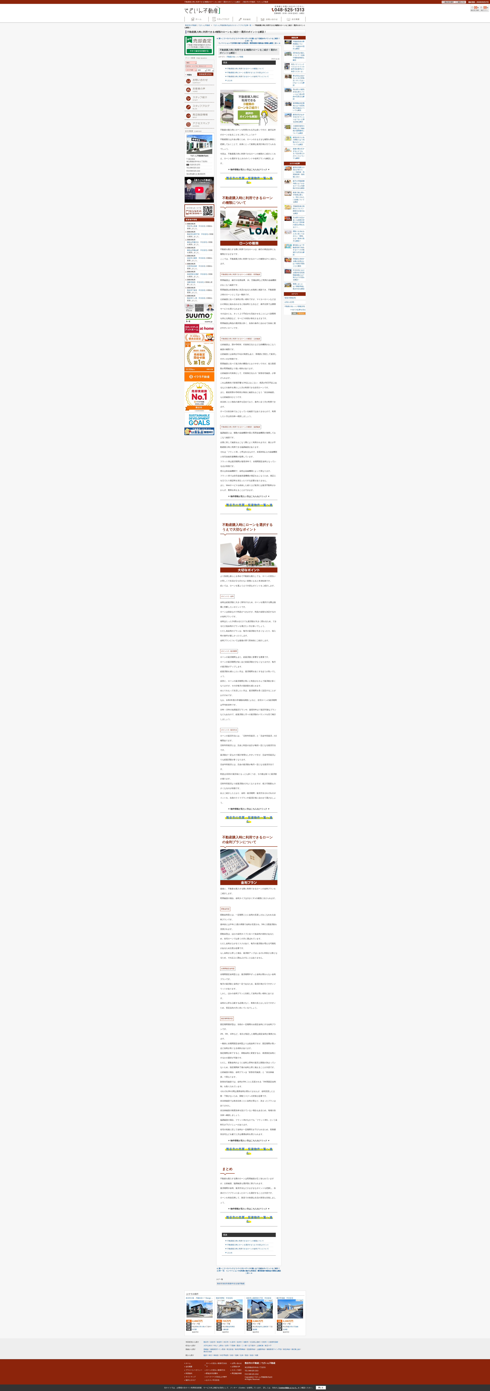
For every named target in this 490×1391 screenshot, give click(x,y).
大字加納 (295, 1327)
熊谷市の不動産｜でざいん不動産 (260, 1363)
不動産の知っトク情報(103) (295, 306)
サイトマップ (191, 1377)
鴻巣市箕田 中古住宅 (195, 282)
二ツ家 (244, 1346)
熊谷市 (229, 1327)
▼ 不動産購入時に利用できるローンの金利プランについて (247, 76)
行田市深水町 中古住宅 (196, 266)
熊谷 (246, 1355)
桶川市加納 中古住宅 (285, 1298)
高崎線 (206, 1349)
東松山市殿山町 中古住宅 (197, 250)
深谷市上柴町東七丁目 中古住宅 (258, 1298)
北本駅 (285, 1329)
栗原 (238, 1346)
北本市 (239, 1342)
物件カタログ (191, 1380)
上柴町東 (265, 1327)
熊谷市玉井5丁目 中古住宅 (197, 234)
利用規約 (189, 1373)
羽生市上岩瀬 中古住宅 (196, 226)
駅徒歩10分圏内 (212, 1373)
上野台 (220, 1346)
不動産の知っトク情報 (235, 57)
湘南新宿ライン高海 (217, 1349)
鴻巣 (256, 1355)
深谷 (231, 1355)
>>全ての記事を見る (298, 310)
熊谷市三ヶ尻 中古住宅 (196, 298)
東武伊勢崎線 (240, 1349)
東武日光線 (208, 1352)
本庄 (210, 1355)
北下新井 (251, 1346)
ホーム (188, 1363)
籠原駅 (255, 1329)
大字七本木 (208, 1346)
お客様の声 (236, 1367)
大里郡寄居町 (273, 1342)
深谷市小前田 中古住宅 (196, 258)
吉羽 (226, 1346)
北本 (241, 1355)
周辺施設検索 (237, 1373)
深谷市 (259, 1327)
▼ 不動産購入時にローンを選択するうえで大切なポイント (247, 73)
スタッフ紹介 (237, 1370)
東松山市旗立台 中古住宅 (197, 242)
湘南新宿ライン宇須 (274, 1349)
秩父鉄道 (230, 1349)
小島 (202, 1327)
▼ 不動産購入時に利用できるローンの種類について (244, 69)
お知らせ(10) (289, 302)
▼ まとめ (228, 80)
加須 (251, 1355)
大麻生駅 (225, 1329)
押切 (233, 1327)
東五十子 (268, 1346)
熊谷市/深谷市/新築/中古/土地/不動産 (230, 1283)
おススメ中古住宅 (212, 1380)
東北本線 (286, 1349)
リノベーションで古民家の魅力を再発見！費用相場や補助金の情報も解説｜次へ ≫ (249, 43)
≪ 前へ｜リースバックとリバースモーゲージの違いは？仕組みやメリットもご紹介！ (248, 38)
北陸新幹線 (251, 1349)
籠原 (205, 1355)
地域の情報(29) (290, 298)
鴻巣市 (245, 1342)
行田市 (264, 1342)
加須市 (219, 1342)
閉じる (320, 1388)
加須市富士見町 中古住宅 (197, 274)
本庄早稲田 (224, 1355)
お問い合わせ (237, 1363)
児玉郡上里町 (255, 1342)
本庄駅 (194, 1329)
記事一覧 (249, 41)
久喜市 (232, 1342)
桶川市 (289, 1327)
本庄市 (199, 1327)
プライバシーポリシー (194, 1370)
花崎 (236, 1355)
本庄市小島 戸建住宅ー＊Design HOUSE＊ (202, 1298)
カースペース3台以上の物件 (216, 1377)
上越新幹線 (261, 1349)
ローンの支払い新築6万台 (215, 1370)
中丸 (215, 1346)
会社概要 (189, 1367)
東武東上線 (295, 1349)
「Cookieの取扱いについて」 (287, 1388)
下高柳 (232, 1346)
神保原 (215, 1355)
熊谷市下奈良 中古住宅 (196, 290)
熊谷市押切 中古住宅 (224, 1298)
